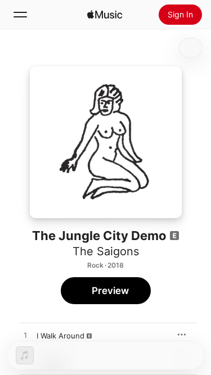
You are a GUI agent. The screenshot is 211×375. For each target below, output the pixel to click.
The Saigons (106, 251)
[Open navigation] (20, 14)
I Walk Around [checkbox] (60, 335)
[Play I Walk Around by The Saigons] (25, 336)
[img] (104, 15)
